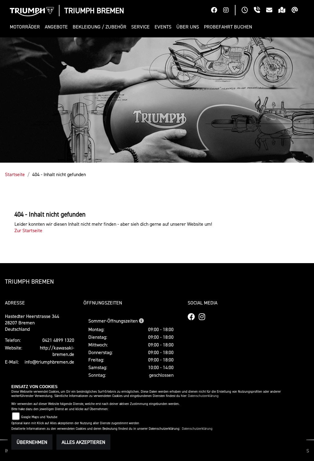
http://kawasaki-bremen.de (57, 351)
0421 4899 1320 (58, 340)
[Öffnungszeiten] (248, 10)
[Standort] (285, 10)
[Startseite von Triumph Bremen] (32, 11)
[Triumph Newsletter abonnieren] (298, 10)
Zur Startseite (28, 230)
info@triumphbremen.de (49, 362)
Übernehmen (32, 442)
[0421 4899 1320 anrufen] (260, 10)
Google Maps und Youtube (39, 417)
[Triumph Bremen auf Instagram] (229, 10)
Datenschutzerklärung (203, 396)
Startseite (15, 174)
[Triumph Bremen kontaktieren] (272, 10)
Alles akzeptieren (83, 442)
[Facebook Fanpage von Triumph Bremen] (217, 10)
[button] (26, 26)
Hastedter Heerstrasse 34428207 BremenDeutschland (32, 322)
